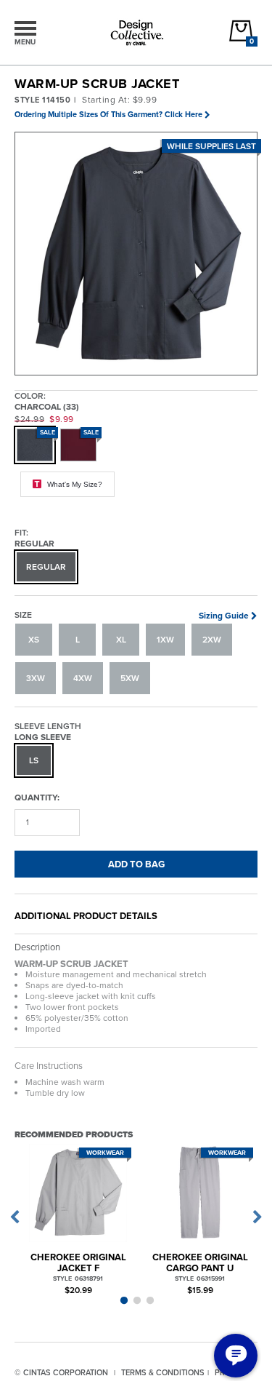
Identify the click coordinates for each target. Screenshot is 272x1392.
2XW (211, 639)
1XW (165, 639)
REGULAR (46, 566)
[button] (136, 254)
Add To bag (136, 864)
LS (33, 760)
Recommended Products (74, 1134)
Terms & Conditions (163, 1372)
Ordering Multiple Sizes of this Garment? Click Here (108, 114)
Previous (14, 1217)
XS (33, 639)
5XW (129, 678)
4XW (82, 678)
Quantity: (37, 797)
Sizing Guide (224, 615)
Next (257, 1217)
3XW (35, 678)
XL (121, 639)
